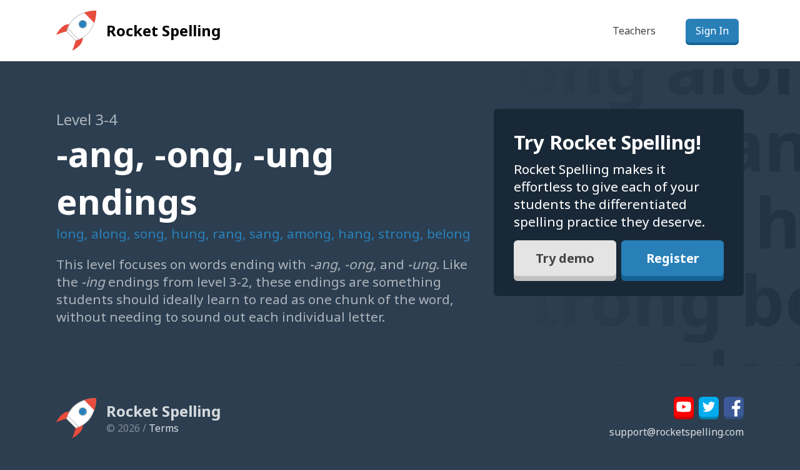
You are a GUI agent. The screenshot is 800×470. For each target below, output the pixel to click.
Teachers (634, 31)
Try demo (565, 258)
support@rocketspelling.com (676, 432)
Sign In (712, 31)
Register (672, 258)
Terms (164, 428)
